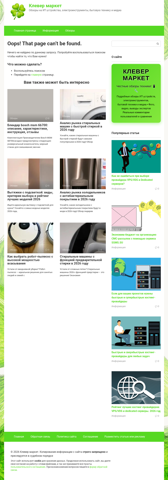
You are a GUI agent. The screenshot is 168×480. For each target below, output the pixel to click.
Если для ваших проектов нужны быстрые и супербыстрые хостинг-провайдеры (133, 297)
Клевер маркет (45, 5)
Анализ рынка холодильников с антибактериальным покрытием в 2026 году (82, 195)
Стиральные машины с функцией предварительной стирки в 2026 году (81, 260)
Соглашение (90, 436)
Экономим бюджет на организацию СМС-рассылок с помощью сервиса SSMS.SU (134, 238)
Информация (51, 30)
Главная (19, 436)
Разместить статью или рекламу (125, 436)
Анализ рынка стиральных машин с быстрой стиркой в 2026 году (81, 126)
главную (36, 74)
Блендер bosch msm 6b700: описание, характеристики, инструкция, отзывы (27, 128)
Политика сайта (66, 436)
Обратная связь (40, 436)
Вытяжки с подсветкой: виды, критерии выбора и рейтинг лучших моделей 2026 (30, 195)
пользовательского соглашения (28, 467)
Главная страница (25, 30)
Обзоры (70, 30)
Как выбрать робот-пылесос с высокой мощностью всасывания (30, 260)
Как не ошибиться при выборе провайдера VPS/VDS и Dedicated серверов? (132, 179)
